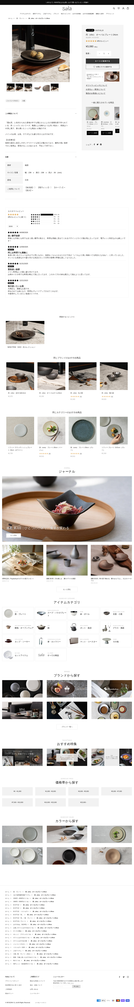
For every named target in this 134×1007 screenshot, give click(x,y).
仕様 (6, 157)
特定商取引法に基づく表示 (13, 985)
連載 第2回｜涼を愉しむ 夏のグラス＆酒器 (60, 578)
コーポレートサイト (40, 1002)
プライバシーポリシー (12, 981)
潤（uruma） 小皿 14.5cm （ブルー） (107, 124)
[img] (13, 232)
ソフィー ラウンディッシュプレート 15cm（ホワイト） (20, 449)
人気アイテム (47, 13)
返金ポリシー (9, 993)
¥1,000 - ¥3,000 (50, 791)
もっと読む (67, 589)
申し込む (76, 986)
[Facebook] (94, 144)
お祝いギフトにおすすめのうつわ (23, 928)
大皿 (23, 101)
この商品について (11, 113)
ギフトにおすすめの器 (20, 941)
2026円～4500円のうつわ (21, 898)
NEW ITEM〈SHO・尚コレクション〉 (22, 347)
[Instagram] (128, 976)
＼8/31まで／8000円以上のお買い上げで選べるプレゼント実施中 (67, 2)
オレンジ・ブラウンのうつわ (22, 934)
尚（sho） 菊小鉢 (108, 393)
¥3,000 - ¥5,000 (83, 791)
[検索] (114, 8)
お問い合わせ (34, 989)
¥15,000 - (83, 802)
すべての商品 (17, 931)
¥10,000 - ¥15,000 (50, 802)
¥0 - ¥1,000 (17, 791)
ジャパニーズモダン (12, 101)
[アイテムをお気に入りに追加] (102, 66)
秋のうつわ (16, 960)
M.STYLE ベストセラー (21, 911)
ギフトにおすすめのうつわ (21, 937)
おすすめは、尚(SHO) (20, 924)
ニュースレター (34, 993)
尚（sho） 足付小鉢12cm (17, 393)
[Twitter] (97, 144)
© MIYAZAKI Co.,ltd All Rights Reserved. (17, 1002)
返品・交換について (36, 985)
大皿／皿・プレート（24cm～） (23, 954)
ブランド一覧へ (67, 727)
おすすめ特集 (77, 13)
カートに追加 (92, 133)
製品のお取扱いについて (95, 93)
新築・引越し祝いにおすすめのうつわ (24, 957)
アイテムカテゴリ (25, 13)
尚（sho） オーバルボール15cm (50, 393)
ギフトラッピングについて (96, 85)
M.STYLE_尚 (99, 30)
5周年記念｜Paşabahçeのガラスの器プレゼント (18, 578)
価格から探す (100, 13)
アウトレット (110, 13)
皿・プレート (20, 18)
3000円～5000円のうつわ (21, 901)
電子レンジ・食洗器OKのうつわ (23, 964)
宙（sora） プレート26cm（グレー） (81, 449)
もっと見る (13, 535)
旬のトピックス (65, 13)
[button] (91, 41)
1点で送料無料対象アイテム (21, 895)
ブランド (56, 13)
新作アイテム (37, 13)
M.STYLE (16, 905)
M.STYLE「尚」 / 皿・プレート (23, 918)
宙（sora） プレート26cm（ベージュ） (50, 449)
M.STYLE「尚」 (18, 914)
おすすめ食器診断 (88, 13)
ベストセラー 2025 (19, 947)
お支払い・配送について (95, 89)
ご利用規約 (8, 989)
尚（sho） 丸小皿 (76, 393)
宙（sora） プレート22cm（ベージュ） (92, 124)
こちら (72, 983)
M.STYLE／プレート (19, 921)
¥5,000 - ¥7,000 (116, 791)
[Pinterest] (101, 144)
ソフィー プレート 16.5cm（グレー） (113, 449)
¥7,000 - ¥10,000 (17, 802)
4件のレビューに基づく (17, 217)
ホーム (10, 18)
